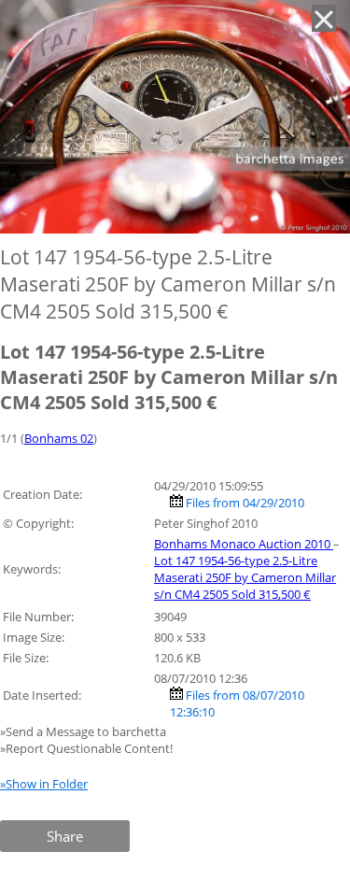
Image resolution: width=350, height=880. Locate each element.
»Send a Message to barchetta (84, 731)
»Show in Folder (44, 783)
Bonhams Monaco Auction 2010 (243, 543)
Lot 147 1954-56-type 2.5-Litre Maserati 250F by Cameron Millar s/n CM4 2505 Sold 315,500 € (245, 577)
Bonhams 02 (58, 438)
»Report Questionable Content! (86, 748)
